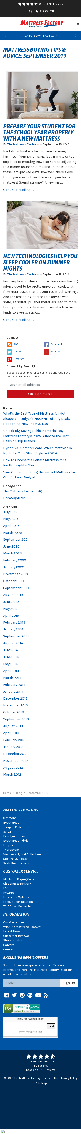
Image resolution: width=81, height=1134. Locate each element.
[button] (5, 35)
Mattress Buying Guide (19, 879)
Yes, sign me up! (40, 394)
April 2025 (11, 526)
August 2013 (13, 726)
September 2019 (16, 588)
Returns (9, 893)
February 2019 (14, 622)
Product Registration (18, 902)
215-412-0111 (47, 11)
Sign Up (69, 983)
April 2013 (11, 733)
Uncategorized (14, 498)
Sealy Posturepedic (16, 863)
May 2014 (10, 664)
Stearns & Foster (15, 859)
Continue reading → (19, 190)
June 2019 (11, 602)
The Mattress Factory (22, 144)
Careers (8, 945)
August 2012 (13, 767)
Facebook (57, 344)
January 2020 (13, 567)
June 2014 (11, 657)
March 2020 (12, 553)
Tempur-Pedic (12, 827)
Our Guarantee (13, 922)
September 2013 (16, 719)
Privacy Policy (69, 1078)
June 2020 (11, 546)
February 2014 (14, 685)
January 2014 (13, 691)
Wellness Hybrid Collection (22, 854)
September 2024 (16, 539)
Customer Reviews (16, 936)
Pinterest (19, 358)
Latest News (12, 931)
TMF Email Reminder (17, 906)
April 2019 (11, 615)
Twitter (18, 351)
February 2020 (14, 560)
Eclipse (8, 845)
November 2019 (15, 574)
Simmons (10, 818)
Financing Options (16, 897)
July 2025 (10, 512)
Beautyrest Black (15, 836)
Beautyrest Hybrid (16, 841)
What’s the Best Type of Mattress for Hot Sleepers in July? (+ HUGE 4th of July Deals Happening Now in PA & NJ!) (36, 418)
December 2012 (15, 754)
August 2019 (13, 595)
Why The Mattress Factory (22, 927)
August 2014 (13, 643)
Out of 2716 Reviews (51, 4)
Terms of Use (50, 1078)
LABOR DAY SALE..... (39, 35)
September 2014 (16, 636)
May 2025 (10, 519)
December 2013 (15, 698)
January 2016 (13, 629)
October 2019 (13, 581)
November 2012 (15, 761)
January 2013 (13, 747)
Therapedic (11, 850)
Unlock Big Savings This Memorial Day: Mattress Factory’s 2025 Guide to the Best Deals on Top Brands (36, 436)
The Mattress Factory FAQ (22, 491)
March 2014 (12, 678)
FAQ (6, 888)
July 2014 (10, 650)
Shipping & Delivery (17, 883)
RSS (16, 344)
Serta (7, 831)
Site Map (41, 1083)
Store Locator (12, 940)
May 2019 (10, 609)
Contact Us (11, 949)
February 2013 (14, 740)
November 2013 (15, 705)
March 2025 (12, 533)
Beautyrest (11, 822)
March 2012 (12, 774)
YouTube (55, 351)
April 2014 (11, 671)
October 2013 (13, 712)
